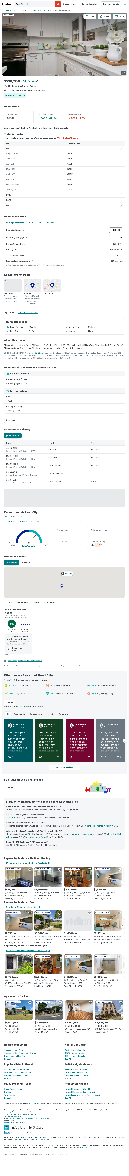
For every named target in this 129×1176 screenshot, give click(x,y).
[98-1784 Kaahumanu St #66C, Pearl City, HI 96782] (19, 964)
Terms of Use (76, 1137)
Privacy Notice (105, 1137)
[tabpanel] (64, 247)
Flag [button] (27, 757)
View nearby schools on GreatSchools (25, 660)
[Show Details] (121, 148)
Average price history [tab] (29, 521)
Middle (36, 602)
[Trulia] (6, 1127)
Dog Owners (36, 714)
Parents (50, 714)
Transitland (35, 1103)
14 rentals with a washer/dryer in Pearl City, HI (28, 950)
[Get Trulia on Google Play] (36, 1127)
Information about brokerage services (20, 1118)
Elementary (22, 602)
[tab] (13, 435)
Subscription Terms (88, 1137)
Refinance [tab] (51, 222)
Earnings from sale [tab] (15, 222)
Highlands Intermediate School (82, 834)
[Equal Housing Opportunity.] (32, 1154)
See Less (11, 420)
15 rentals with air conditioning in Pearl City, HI (28, 863)
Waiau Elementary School (35, 837)
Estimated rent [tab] (35, 222)
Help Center (53, 1154)
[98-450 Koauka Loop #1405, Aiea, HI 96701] (109, 1010)
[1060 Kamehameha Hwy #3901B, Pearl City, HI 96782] (78, 920)
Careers (46, 1137)
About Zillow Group (22, 1137)
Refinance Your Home (15, 95)
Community (19, 714)
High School (49, 602)
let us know (83, 1147)
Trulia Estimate (15, 138)
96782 (46, 10)
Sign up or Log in (111, 4)
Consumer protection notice (42, 1118)
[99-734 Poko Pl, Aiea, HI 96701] (19, 1010)
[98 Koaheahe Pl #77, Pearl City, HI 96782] (108, 877)
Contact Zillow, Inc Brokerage (15, 1122)
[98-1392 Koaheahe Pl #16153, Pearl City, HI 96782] (108, 920)
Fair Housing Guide (36, 1137)
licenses (71, 1110)
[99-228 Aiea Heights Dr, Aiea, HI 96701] (49, 1010)
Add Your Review (64, 767)
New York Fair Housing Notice (13, 1116)
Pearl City (37, 10)
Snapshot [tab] (10, 521)
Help (97, 1137)
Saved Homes (70, 4)
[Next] (123, 883)
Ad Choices (115, 1137)
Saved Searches (90, 4)
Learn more (98, 666)
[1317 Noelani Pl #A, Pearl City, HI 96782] (108, 964)
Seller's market (29, 546)
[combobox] (37, 4)
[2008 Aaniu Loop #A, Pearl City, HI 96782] (19, 877)
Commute (63, 714)
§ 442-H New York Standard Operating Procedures (20, 1114)
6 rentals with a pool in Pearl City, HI (23, 907)
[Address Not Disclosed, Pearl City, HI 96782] (78, 877)
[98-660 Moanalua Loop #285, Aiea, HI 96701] (79, 1010)
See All (10, 702)
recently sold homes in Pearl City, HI (101, 826)
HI (29, 10)
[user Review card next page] (125, 741)
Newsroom (54, 1137)
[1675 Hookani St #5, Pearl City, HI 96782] (48, 877)
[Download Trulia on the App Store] (18, 1127)
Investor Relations (64, 1137)
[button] (58, 4)
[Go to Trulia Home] (8, 4)
